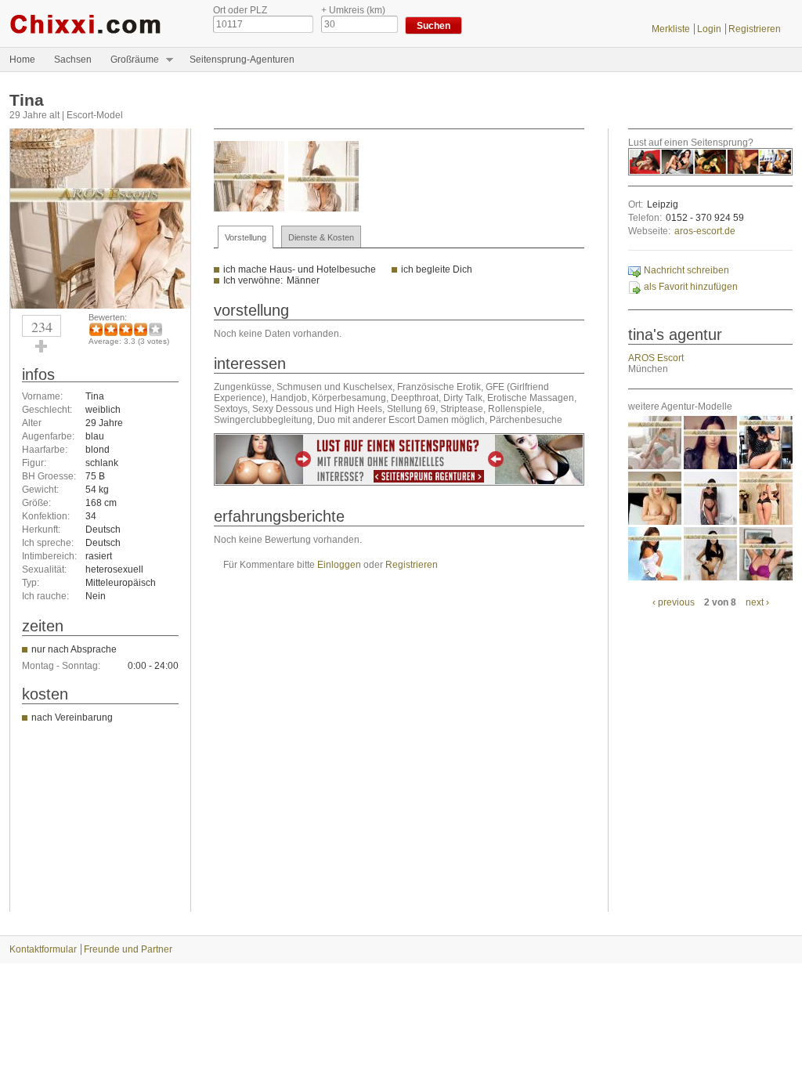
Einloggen (339, 564)
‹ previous (673, 602)
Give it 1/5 (96, 329)
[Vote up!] (41, 346)
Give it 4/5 (140, 329)
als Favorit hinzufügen (691, 286)
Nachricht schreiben (686, 270)
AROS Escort (656, 357)
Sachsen (73, 59)
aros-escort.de (704, 231)
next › (757, 602)
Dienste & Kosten (321, 237)
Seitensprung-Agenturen (242, 59)
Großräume (130, 60)
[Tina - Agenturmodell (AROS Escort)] (100, 305)
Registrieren (754, 28)
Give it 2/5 (110, 329)
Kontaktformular (43, 949)
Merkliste (671, 28)
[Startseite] (99, 23)
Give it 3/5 (125, 329)
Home (22, 59)
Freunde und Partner (128, 949)
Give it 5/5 (155, 329)
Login (709, 28)
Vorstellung (245, 237)
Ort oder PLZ (240, 10)
